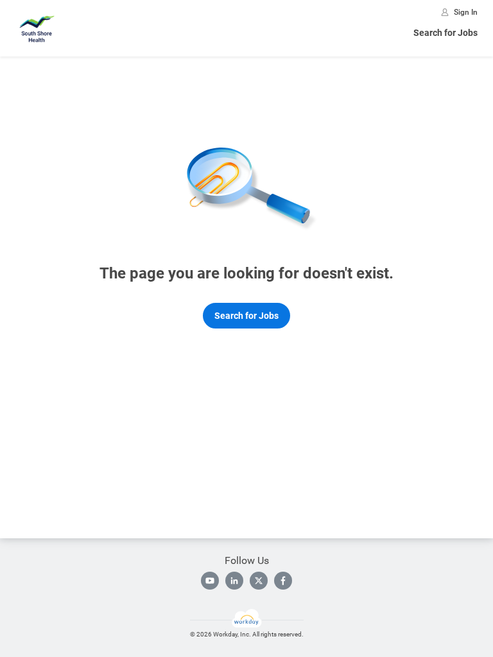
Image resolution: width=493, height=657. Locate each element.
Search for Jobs (445, 33)
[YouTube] (210, 581)
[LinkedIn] (234, 581)
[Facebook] (283, 581)
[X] (259, 581)
